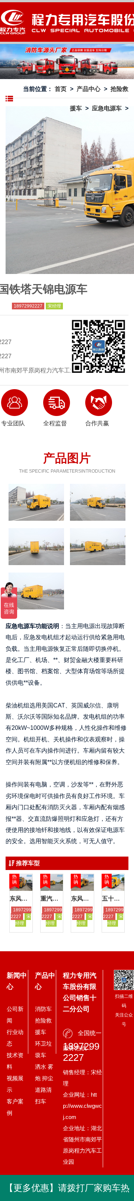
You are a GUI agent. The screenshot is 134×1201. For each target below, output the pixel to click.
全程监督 (55, 423)
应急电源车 (107, 108)
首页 (61, 89)
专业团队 (13, 423)
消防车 (43, 1009)
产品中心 (88, 89)
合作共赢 (97, 423)
